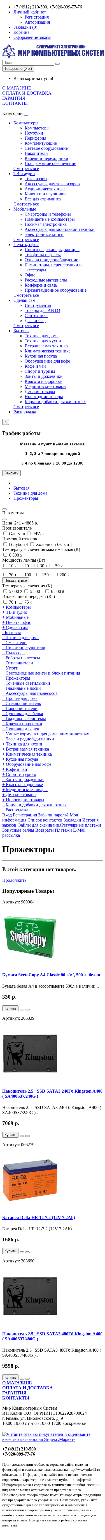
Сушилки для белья (22, 713)
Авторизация (37, 22)
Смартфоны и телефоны (48, 214)
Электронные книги (44, 234)
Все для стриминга (43, 199)
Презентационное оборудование (56, 290)
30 (43, 565)
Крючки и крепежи (22, 723)
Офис (30, 275)
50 (58, 565)
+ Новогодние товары (23, 799)
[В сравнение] (27, 1009)
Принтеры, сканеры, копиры (52, 249)
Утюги (10, 668)
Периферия (35, 138)
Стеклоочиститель (21, 703)
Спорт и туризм (40, 371)
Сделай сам (24, 300)
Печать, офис (26, 244)
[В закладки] (22, 1009)
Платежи (63, 830)
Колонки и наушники (45, 193)
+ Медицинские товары (25, 789)
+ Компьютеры (16, 607)
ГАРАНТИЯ (13, 98)
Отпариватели (17, 662)
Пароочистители (20, 708)
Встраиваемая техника (46, 345)
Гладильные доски (21, 688)
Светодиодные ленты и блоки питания (41, 673)
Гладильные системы (24, 718)
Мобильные (24, 209)
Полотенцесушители (23, 647)
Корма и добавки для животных (55, 401)
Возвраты (44, 830)
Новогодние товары (44, 396)
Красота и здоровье (43, 381)
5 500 (36, 591)
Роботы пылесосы (21, 657)
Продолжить (14, 880)
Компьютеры (25, 122)
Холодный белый (53, 544)
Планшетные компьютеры (50, 219)
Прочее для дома (20, 698)
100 (28, 574)
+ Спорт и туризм (19, 774)
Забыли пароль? (53, 815)
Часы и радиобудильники (28, 738)
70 (12, 574)
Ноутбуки (34, 133)
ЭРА (38, 533)
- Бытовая (11, 632)
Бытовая (21, 330)
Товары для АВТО (42, 310)
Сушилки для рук (20, 728)
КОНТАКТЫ (15, 103)
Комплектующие (41, 143)
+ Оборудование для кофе (26, 764)
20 (27, 565)
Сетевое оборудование (46, 148)
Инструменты (38, 305)
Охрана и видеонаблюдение (51, 259)
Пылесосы (13, 652)
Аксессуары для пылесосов (30, 693)
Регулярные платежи (81, 825)
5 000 (15, 591)
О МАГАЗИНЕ (16, 88)
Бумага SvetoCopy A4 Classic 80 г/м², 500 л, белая (51, 974)
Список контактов (44, 820)
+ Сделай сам (15, 627)
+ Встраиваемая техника (25, 749)
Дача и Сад (35, 320)
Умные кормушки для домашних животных (45, 733)
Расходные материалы (46, 280)
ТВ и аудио (24, 173)
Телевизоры (36, 178)
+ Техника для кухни (22, 744)
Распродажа (24, 411)
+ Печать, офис (16, 622)
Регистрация (37, 17)
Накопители (36, 153)
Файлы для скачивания (39, 825)
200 (64, 574)
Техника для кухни (43, 340)
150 (46, 574)
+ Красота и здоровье (22, 784)
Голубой (18, 544)
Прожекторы (25, 498)
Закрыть (11, 473)
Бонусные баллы (18, 830)
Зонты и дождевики (44, 376)
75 (27, 602)
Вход (7, 815)
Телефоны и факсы (43, 254)
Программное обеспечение (50, 163)
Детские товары (40, 391)
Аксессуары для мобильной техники (60, 229)
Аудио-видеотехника (45, 188)
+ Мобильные (15, 617)
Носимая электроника (46, 224)
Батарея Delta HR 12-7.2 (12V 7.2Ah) (38, 1217)
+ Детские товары (19, 794)
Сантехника (36, 315)
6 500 (15, 555)
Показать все (15, 580)
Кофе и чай (35, 366)
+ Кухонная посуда (20, 759)
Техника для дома (42, 335)
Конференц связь (41, 285)
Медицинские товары (45, 386)
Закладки (72, 820)
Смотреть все (26, 168)
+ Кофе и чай (14, 769)
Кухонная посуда (41, 356)
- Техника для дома (20, 637)
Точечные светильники (26, 683)
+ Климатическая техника (27, 754)
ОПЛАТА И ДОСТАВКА (27, 93)
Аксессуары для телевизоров (52, 183)
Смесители (14, 642)
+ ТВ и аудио (14, 612)
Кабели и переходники (46, 158)
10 (12, 565)
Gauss (16, 533)
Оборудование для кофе (47, 361)
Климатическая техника (48, 351)
